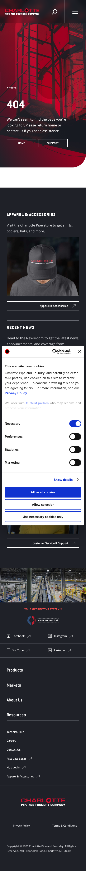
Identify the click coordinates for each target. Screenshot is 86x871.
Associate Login (16, 758)
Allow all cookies (43, 492)
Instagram (60, 636)
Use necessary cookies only (43, 516)
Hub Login (13, 767)
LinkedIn (59, 650)
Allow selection (43, 504)
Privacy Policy (16, 393)
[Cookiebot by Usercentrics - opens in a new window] (53, 351)
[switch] (75, 436)
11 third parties (37, 403)
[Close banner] (79, 351)
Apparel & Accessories (20, 776)
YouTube (18, 650)
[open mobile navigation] (75, 11)
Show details (63, 479)
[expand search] (54, 11)
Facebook (19, 636)
